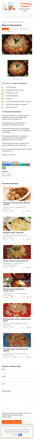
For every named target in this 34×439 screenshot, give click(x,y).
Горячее (9, 22)
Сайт (3, 384)
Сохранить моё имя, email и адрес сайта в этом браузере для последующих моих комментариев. (16, 415)
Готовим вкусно (25, 5)
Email (4, 376)
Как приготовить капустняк (13, 233)
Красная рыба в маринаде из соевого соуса (13, 290)
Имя (3, 369)
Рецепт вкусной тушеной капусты (16, 261)
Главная (4, 22)
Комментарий (6, 391)
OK (20, 435)
